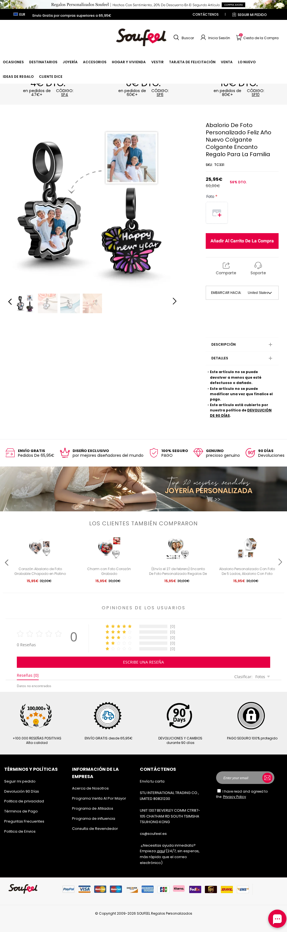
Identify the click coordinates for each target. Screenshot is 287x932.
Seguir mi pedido (252, 14)
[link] (13, 62)
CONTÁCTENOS (206, 14)
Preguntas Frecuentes (24, 821)
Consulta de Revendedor (95, 828)
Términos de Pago (21, 811)
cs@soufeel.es (153, 833)
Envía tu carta (152, 781)
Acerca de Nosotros (90, 788)
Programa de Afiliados (92, 808)
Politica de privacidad (24, 801)
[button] (183, 37)
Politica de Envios (20, 831)
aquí (161, 851)
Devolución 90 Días (21, 791)
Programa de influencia (93, 818)
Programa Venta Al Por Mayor (99, 798)
